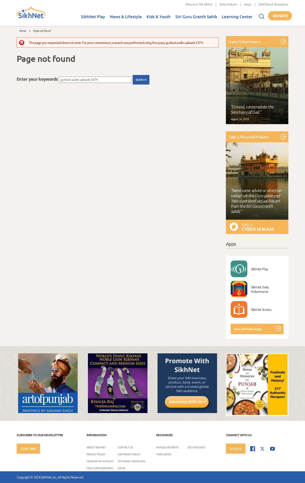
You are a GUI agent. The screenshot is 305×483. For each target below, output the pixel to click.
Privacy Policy (95, 454)
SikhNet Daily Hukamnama (260, 289)
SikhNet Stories (261, 309)
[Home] (31, 17)
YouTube (272, 449)
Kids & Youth (159, 16)
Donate (280, 15)
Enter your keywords (38, 79)
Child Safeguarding (99, 468)
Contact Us (125, 447)
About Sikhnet (96, 447)
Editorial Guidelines (131, 461)
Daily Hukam (228, 4)
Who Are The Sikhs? (198, 4)
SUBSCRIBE (28, 448)
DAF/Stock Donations (273, 4)
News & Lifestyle (126, 16)
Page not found (42, 30)
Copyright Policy (129, 454)
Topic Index (163, 454)
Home (22, 30)
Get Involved (196, 447)
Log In (122, 468)
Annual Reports (167, 447)
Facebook (252, 448)
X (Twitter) (262, 449)
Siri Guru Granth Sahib (196, 16)
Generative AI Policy (99, 461)
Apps (247, 4)
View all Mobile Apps (248, 329)
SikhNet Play (93, 16)
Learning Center (237, 16)
